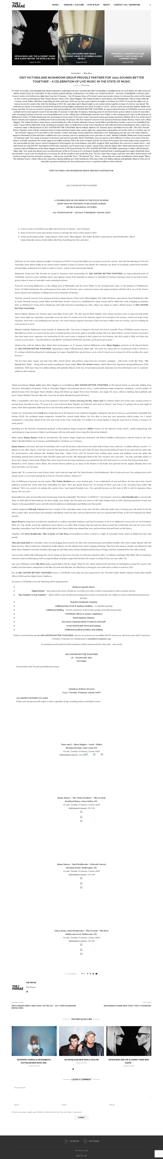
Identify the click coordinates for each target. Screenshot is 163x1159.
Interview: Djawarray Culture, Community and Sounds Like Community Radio (128, 56)
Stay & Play (93, 5)
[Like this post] (84, 973)
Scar (141, 361)
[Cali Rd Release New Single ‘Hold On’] (81, 1041)
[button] (16, 38)
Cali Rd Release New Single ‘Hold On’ (81, 1060)
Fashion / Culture (74, 5)
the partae (85, 85)
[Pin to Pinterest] (93, 973)
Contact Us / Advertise (127, 5)
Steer (29, 364)
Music (55, 5)
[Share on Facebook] (88, 973)
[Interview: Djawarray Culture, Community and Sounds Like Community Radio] (128, 37)
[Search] (150, 5)
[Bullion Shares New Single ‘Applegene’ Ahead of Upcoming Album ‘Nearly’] (81, 37)
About (106, 5)
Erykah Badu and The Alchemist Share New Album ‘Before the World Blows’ (35, 57)
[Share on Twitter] (90, 973)
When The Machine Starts (88, 364)
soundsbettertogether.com (99, 638)
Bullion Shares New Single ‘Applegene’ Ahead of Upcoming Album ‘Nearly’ (81, 56)
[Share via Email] (96, 973)
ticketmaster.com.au (68, 754)
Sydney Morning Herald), (81, 400)
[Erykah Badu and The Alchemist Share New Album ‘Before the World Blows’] (35, 37)
